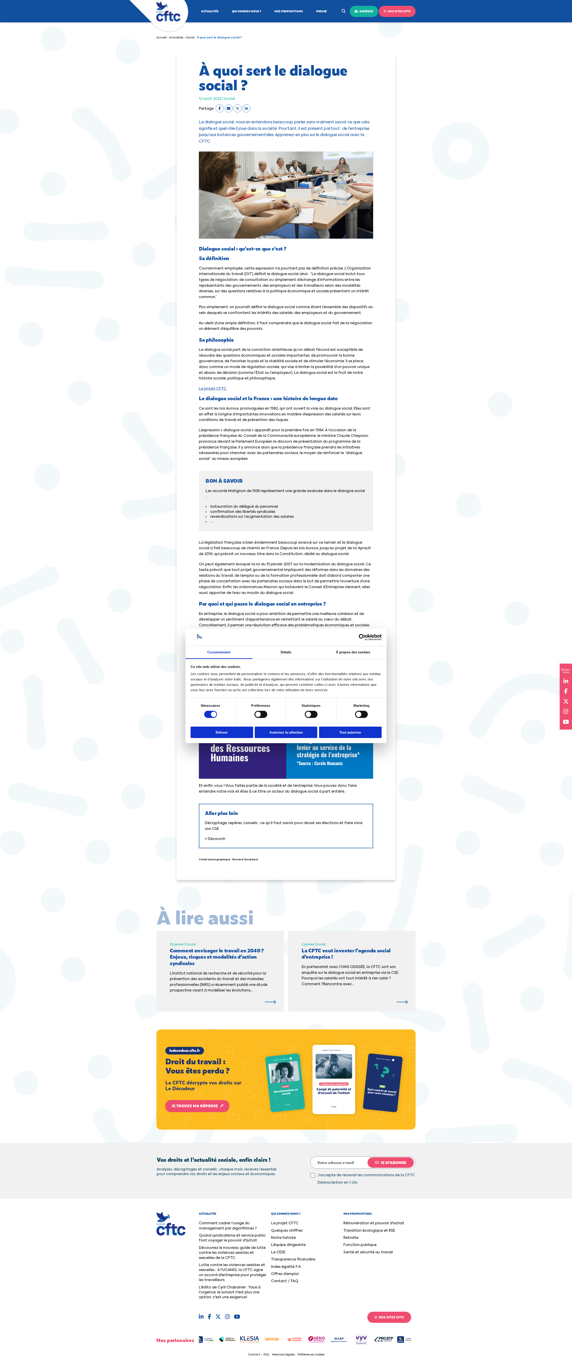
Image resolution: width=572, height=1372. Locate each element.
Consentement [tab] (218, 652)
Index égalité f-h (286, 1267)
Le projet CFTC (212, 389)
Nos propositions (288, 11)
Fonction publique (359, 1245)
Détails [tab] (286, 652)
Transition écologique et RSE (369, 1231)
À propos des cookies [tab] (353, 652)
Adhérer (366, 11)
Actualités (210, 11)
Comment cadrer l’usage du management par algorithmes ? (228, 1226)
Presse (321, 11)
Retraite (350, 1238)
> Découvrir (215, 839)
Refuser (222, 732)
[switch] (260, 714)
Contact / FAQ (284, 1281)
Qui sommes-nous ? (246, 11)
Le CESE (278, 1252)
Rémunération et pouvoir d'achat (373, 1223)
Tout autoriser (350, 732)
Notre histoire (283, 1238)
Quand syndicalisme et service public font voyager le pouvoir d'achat (232, 1238)
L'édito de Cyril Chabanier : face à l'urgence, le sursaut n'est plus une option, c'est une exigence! (230, 1292)
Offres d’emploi (285, 1274)
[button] (286, 1079)
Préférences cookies (311, 1354)
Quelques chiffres (287, 1231)
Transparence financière (293, 1259)
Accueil (161, 37)
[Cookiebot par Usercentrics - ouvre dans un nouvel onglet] (362, 637)
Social (190, 37)
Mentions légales (283, 1354)
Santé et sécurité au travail (368, 1252)
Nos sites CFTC (399, 11)
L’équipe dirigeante (288, 1245)
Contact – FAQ (258, 1354)
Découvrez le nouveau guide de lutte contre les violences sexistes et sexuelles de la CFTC (232, 1253)
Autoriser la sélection (286, 732)
